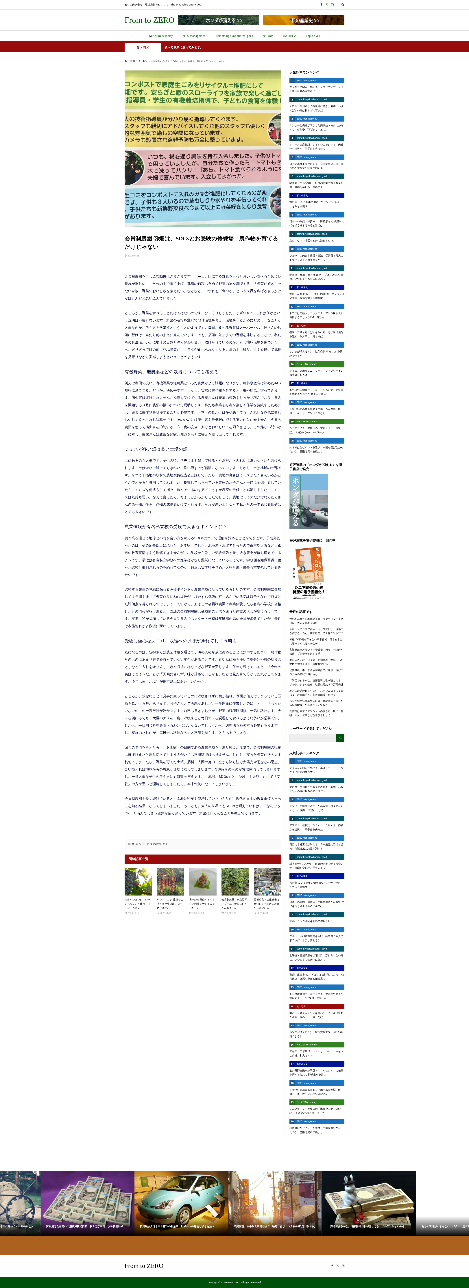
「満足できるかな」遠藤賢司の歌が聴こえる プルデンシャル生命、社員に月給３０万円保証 (316, 682)
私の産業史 (289, 36)
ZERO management (194, 36)
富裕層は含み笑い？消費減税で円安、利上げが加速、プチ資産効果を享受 (316, 651)
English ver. (313, 36)
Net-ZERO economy (161, 36)
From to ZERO (150, 20)
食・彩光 (268, 36)
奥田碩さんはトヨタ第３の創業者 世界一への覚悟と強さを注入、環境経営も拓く (316, 662)
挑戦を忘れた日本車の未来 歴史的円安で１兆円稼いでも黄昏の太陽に (316, 621)
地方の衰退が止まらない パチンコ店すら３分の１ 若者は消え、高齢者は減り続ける (316, 692)
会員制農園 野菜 (159, 843)
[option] (47, 1203)
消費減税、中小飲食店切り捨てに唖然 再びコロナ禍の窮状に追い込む (316, 672)
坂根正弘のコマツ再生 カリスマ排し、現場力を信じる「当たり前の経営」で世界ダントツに (316, 631)
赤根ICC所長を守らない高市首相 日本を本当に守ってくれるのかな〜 (315, 641)
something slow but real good (234, 36)
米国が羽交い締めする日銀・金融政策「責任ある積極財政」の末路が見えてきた (316, 703)
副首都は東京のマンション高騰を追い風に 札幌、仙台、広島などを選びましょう (316, 713)
